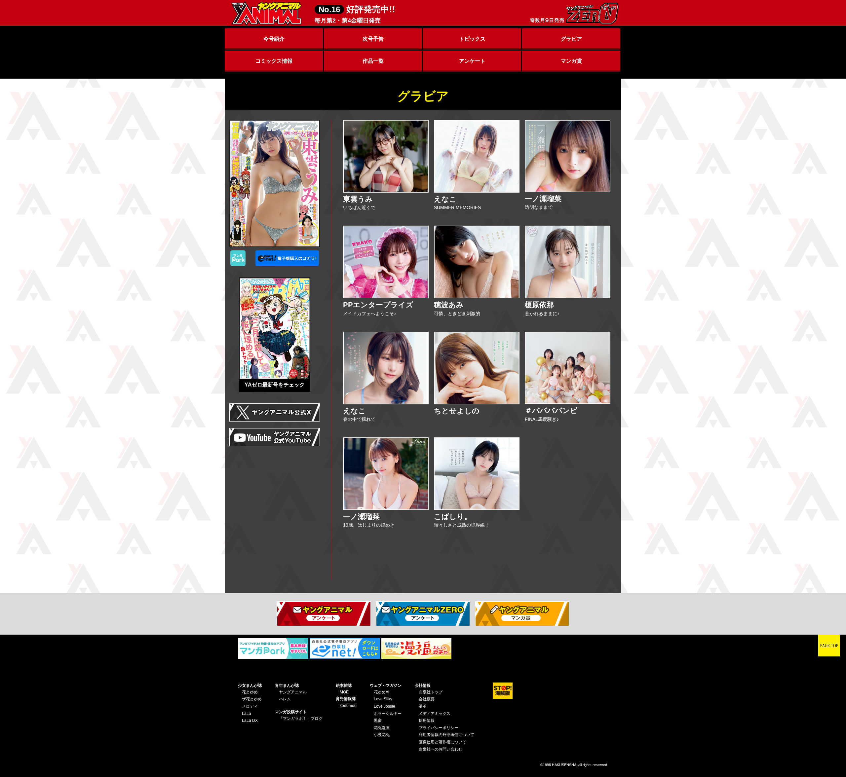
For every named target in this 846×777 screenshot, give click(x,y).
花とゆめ (250, 692)
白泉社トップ (430, 692)
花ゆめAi (381, 692)
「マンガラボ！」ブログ (301, 718)
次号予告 (373, 39)
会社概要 (427, 699)
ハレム (285, 699)
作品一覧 (373, 61)
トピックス (472, 39)
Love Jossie (384, 706)
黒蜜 (378, 720)
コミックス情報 (273, 61)
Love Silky (383, 699)
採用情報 (427, 720)
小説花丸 (382, 734)
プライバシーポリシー (438, 727)
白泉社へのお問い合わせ (440, 749)
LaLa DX (250, 720)
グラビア (571, 39)
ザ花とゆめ (252, 699)
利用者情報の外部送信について (446, 734)
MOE (344, 692)
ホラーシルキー (388, 713)
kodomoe (348, 705)
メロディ (250, 706)
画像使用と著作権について (442, 742)
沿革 (423, 706)
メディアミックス (434, 713)
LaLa (246, 713)
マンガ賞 (571, 61)
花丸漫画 (382, 727)
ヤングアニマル (293, 692)
